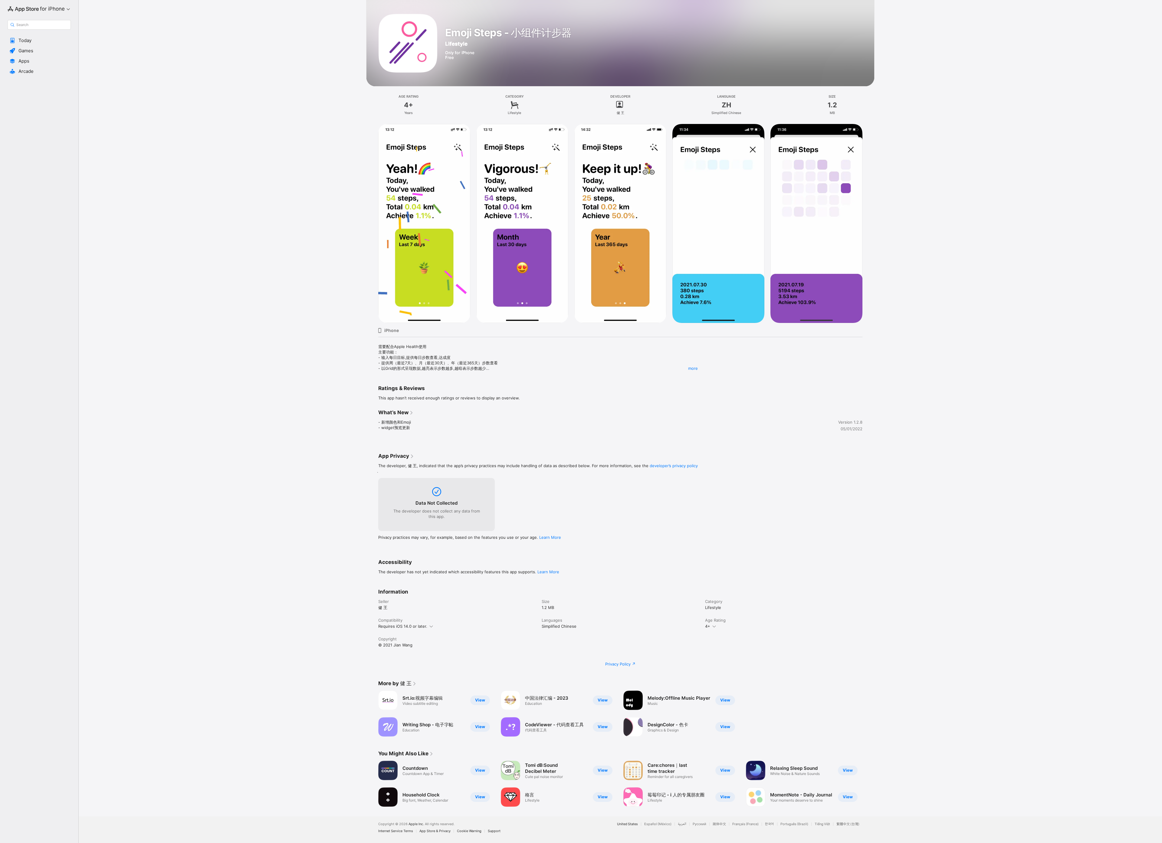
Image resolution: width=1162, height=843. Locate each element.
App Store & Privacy (435, 831)
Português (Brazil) (794, 824)
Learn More (550, 537)
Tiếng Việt (822, 824)
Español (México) (657, 824)
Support (494, 831)
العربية (682, 824)
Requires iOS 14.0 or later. (402, 626)
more (693, 368)
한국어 (769, 824)
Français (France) (745, 824)
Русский (699, 824)
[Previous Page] (372, 223)
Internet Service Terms (395, 831)
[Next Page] (868, 223)
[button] (39, 40)
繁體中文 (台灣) (847, 824)
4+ (707, 626)
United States (627, 824)
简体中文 (719, 824)
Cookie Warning (469, 831)
